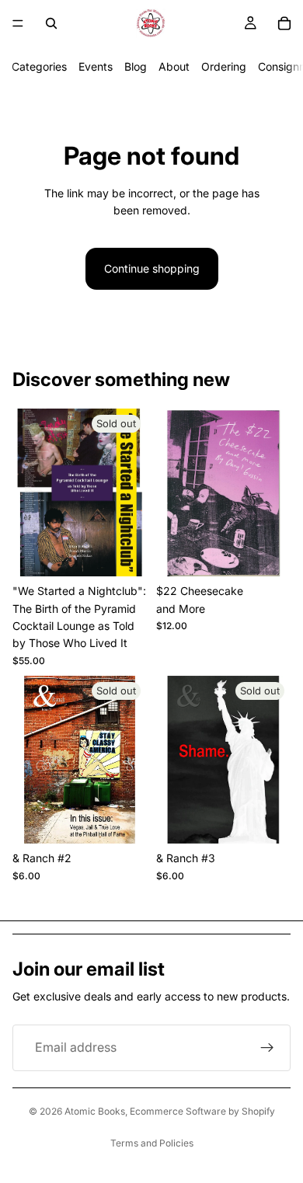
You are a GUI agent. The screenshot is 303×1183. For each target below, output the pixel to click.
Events (95, 66)
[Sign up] (267, 1048)
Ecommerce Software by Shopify (202, 1111)
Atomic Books (94, 1111)
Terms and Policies (151, 1143)
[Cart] (284, 23)
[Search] (51, 23)
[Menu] (18, 23)
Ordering (223, 66)
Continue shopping (152, 268)
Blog (135, 66)
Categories (39, 66)
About (174, 66)
